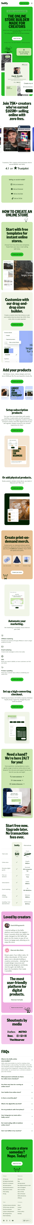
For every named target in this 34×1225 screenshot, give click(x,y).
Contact (20, 1207)
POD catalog (6, 1191)
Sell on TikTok (18, 198)
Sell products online (7, 1189)
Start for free (24, 3)
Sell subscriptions (7, 1185)
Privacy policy (21, 1211)
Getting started (21, 1183)
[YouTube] (13, 1220)
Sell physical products (8, 1187)
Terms (19, 1209)
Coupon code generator (8, 1211)
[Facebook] (4, 1220)
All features (5, 1179)
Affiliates (20, 1198)
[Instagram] (7, 1220)
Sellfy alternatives (22, 1196)
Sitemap (20, 1213)
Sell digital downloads (8, 1181)
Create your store (17, 254)
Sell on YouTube (18, 194)
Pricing (4, 1193)
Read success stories (17, 1007)
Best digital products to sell (24, 1185)
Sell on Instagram (18, 184)
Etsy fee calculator (7, 1209)
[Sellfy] (4, 3)
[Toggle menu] (31, 3)
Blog (19, 1181)
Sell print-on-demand (8, 1183)
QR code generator (7, 1213)
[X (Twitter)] (10, 1220)
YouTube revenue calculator (9, 1205)
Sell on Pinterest (18, 189)
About (19, 1205)
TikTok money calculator (8, 1207)
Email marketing (6, 1215)
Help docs (20, 1179)
